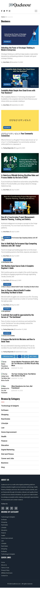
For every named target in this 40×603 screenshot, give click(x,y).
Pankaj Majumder (8, 148)
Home (3, 17)
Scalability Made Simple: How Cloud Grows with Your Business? (18, 91)
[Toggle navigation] (36, 11)
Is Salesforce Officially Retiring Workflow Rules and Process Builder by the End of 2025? (20, 176)
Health (3, 535)
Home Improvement (7, 538)
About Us (4, 565)
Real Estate (4, 525)
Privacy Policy (5, 570)
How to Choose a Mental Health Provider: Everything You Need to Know (16, 291)
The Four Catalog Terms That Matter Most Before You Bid (23, 375)
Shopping (4, 522)
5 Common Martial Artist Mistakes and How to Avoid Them (18, 340)
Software (4, 520)
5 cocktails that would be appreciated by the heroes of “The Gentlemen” (17, 315)
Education (4, 530)
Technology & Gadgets (8, 517)
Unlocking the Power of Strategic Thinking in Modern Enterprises (18, 48)
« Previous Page (7, 356)
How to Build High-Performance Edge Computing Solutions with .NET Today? (19, 244)
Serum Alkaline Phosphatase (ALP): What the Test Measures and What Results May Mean (25, 363)
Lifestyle (3, 528)
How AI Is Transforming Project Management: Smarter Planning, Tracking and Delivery (18, 218)
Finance (3, 533)
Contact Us (4, 576)
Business (7, 42)
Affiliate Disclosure (6, 573)
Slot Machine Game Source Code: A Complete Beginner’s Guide (17, 267)
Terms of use (5, 568)
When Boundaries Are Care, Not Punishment (21, 387)
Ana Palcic (6, 62)
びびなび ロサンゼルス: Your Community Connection (17, 134)
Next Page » (33, 356)
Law (2, 541)
